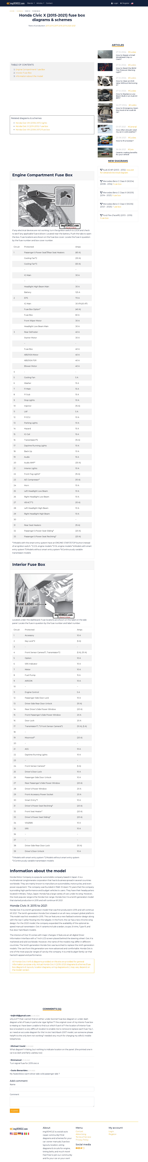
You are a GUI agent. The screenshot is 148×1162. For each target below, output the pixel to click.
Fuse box (117, 184)
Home (12, 11)
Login (115, 3)
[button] (31, 3)
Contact (49, 3)
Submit (14, 1111)
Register (125, 3)
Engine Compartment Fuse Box (30, 69)
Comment (14, 1094)
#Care (130, 149)
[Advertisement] (52, 46)
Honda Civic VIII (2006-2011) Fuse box (33, 130)
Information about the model (29, 76)
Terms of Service (83, 1137)
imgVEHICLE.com (17, 3)
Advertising (81, 1134)
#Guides (132, 52)
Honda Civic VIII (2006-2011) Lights (31, 123)
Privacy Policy (82, 1140)
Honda (20, 11)
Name (12, 1084)
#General (132, 127)
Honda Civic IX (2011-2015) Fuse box (32, 126)
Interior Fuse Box (24, 73)
